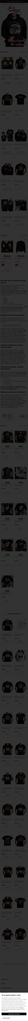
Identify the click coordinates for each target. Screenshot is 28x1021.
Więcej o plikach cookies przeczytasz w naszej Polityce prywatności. (13, 1009)
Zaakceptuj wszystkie (14, 1014)
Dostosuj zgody (6, 1018)
